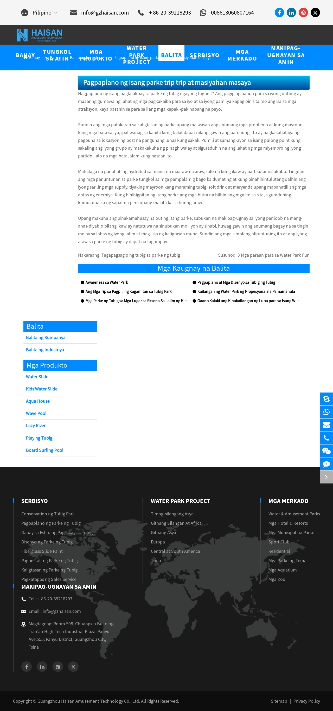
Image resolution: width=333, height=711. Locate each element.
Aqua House (38, 401)
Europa (158, 542)
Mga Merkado (288, 500)
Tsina (156, 561)
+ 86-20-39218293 (170, 12)
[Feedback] (326, 463)
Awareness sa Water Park (107, 282)
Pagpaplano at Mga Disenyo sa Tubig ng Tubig (236, 282)
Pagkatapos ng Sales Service (48, 579)
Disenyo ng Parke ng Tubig (47, 542)
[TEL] (326, 437)
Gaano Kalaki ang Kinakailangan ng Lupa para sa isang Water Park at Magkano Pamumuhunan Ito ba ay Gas (248, 301)
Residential (279, 551)
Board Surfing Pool (44, 450)
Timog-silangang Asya (172, 514)
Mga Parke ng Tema (287, 561)
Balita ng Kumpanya (46, 337)
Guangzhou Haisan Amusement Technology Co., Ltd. (88, 701)
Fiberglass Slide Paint (42, 551)
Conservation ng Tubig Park (48, 514)
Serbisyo (34, 500)
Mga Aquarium (282, 570)
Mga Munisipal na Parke (291, 532)
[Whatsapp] (326, 412)
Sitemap (279, 701)
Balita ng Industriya (45, 350)
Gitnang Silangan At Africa (176, 523)
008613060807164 (232, 12)
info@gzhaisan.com (105, 12)
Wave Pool (36, 413)
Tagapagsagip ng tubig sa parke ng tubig (140, 255)
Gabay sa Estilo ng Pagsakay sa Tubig (57, 532)
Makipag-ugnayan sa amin (58, 586)
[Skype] (326, 399)
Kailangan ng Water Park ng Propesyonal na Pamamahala (246, 291)
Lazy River (36, 425)
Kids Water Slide (41, 389)
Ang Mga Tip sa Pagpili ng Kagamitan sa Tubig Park (129, 291)
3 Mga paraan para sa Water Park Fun (274, 255)
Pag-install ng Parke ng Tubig (49, 561)
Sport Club (279, 542)
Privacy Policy (306, 701)
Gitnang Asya (163, 532)
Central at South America (175, 551)
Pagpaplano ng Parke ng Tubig (51, 523)
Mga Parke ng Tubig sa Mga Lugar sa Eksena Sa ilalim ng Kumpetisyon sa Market (136, 301)
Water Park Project (180, 500)
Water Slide (37, 377)
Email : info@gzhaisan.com (55, 611)
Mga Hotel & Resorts (288, 523)
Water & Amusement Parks (294, 514)
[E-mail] (326, 424)
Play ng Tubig (39, 438)
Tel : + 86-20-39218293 (50, 599)
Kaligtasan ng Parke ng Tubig (49, 570)
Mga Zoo (276, 579)
